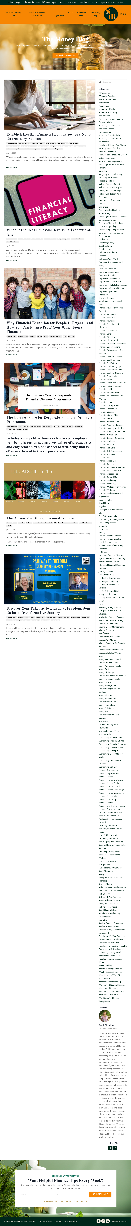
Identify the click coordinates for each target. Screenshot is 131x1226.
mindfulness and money (109, 637)
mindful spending (106, 630)
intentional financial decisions (112, 565)
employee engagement (35, 426)
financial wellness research (111, 493)
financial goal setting (108, 363)
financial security (106, 444)
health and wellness (108, 542)
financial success (106, 464)
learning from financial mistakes (109, 586)
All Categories (105, 93)
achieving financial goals (110, 125)
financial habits (49, 522)
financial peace (85, 617)
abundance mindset (107, 109)
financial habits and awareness (112, 383)
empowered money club (109, 278)
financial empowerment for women (111, 352)
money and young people (64, 239)
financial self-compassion (110, 451)
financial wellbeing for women (112, 487)
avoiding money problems (110, 148)
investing (46, 336)
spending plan (44, 149)
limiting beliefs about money (111, 598)
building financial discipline (37, 143)
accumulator (22, 522)
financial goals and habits (13, 146)
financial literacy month (37, 239)
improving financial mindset (111, 555)
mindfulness (104, 633)
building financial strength (110, 191)
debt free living (105, 246)
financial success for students (112, 467)
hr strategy (56, 426)
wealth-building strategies (56, 149)
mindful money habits (108, 624)
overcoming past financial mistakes (110, 762)
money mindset (78, 426)
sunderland (104, 933)
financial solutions (107, 454)
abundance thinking (108, 112)
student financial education (111, 923)
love (101, 604)
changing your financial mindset (112, 217)
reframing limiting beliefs (110, 851)
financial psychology (108, 435)
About (70, 13)
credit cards (104, 239)
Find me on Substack (45, 1221)
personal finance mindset (110, 796)
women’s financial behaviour (111, 991)
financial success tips (108, 474)
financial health (105, 389)
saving (64, 336)
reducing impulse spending (13, 149)
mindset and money (107, 640)
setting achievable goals (109, 900)
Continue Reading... (12, 167)
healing (102, 532)
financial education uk (24, 239)
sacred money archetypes (85, 522)
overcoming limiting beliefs (111, 751)
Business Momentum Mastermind (37, 14)
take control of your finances (112, 936)
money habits (105, 682)
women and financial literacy (112, 985)
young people (71, 336)
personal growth (11, 429)
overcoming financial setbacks (112, 744)
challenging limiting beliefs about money (110, 212)
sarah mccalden (106, 871)
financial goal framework (110, 360)
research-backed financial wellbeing (110, 856)
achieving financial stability (111, 135)
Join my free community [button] (65, 55)
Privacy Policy (58, 1221)
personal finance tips (67, 146)
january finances (106, 571)
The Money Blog (95, 14)
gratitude (103, 526)
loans (101, 601)
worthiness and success (109, 998)
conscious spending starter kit (112, 230)
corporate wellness (23, 426)
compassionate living (108, 220)
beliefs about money (107, 158)
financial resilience (107, 441)
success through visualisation (112, 930)
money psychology (107, 705)
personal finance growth (109, 786)
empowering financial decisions (112, 288)
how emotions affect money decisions (111, 547)
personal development (108, 770)
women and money (107, 988)
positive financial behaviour (110, 812)
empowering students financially (108, 293)
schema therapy (106, 884)
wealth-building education (110, 969)
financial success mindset (110, 471)
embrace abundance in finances (109, 254)
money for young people (55, 336)
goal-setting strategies (108, 523)
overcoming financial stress (111, 747)
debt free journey (40, 617)
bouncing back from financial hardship (111, 166)
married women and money (111, 620)
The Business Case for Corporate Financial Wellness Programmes (49, 420)
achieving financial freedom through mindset (111, 120)
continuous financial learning (111, 233)
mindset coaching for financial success (112, 645)
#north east (104, 103)
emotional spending (107, 269)
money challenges (107, 672)
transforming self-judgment (111, 949)
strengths (9, 525)
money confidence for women (112, 676)
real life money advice (109, 835)
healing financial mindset (110, 536)
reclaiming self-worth (108, 838)
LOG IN (123, 14)
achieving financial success (111, 138)
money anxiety (105, 669)
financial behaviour (107, 318)
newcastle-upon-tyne (109, 731)
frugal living (104, 503)
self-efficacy (104, 894)
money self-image (107, 708)
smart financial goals (108, 910)
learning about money (108, 581)
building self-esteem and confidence (110, 195)
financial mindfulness (108, 409)
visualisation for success (109, 956)
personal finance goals (109, 783)
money (101, 656)
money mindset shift (107, 698)
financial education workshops (112, 344)
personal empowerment (109, 773)
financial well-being (107, 480)
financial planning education (111, 425)
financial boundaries (63, 143)
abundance (32, 336)
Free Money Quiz (81, 14)
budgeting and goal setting (110, 174)
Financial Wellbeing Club (13, 14)
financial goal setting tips (110, 366)
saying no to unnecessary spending (30, 149)
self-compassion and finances (112, 887)
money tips (37, 620)
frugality (102, 506)
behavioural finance (107, 151)
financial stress (105, 458)
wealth (102, 962)
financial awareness (107, 314)
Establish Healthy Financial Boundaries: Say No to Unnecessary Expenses (48, 137)
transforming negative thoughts (113, 946)
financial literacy (75, 617)
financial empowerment (109, 347)
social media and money (77, 239)
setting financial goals (108, 904)
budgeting (39, 336)
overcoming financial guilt (110, 738)
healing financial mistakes (110, 539)
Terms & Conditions (70, 1221)
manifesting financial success (111, 617)
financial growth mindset (110, 376)
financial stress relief (108, 461)
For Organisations (59, 14)
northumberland (106, 734)
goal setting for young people (111, 519)
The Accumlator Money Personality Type (40, 518)
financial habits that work (110, 386)
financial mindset (106, 412)
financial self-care (107, 448)
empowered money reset (110, 282)
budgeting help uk (107, 181)
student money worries (12, 241)
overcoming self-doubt (109, 767)
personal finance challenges (111, 780)
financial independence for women (111, 397)
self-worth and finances (110, 897)
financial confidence (108, 331)
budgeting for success (24, 143)
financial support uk (108, 477)
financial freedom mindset (110, 357)
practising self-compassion (110, 819)
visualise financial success (110, 959)
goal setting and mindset (110, 516)
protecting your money (80, 146)
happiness (103, 529)
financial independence (63, 617)
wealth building (55, 620)
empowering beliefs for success (113, 285)
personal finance (45, 620)
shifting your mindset (108, 907)
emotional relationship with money (111, 264)
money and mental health (110, 659)
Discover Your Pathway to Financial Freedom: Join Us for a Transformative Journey (48, 611)
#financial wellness (12, 143)
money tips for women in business (110, 716)
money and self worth (109, 663)
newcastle (103, 728)
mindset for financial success (111, 650)
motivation (103, 721)
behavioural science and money (113, 155)
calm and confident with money (110, 202)
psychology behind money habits (110, 830)
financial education (38, 522)
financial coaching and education (109, 326)
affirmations (104, 142)
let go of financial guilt (109, 591)
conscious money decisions (111, 223)
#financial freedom (11, 336)
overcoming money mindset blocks (111, 755)
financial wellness (107, 490)
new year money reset (108, 724)
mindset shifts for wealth (110, 653)
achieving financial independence (107, 130)
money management (55, 146)
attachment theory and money (112, 145)
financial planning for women (112, 431)
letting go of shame (107, 594)
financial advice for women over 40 (111, 309)
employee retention (47, 426)
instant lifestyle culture (50, 239)
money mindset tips (107, 702)
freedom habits (105, 500)
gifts (55, 522)
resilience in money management (107, 863)
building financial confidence (111, 184)
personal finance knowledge (111, 790)
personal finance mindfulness (111, 793)
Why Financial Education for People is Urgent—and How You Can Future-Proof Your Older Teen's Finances (49, 327)
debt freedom (105, 249)
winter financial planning (110, 982)
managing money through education (110, 612)
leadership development (67, 426)
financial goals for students (111, 373)
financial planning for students (112, 428)
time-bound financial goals (111, 939)
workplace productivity (22, 429)
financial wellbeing (107, 484)
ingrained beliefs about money (112, 558)
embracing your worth (108, 259)
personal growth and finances (112, 806)
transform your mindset (109, 943)
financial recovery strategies (111, 438)
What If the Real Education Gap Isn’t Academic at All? (48, 233)
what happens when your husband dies (110, 977)
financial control (74, 143)
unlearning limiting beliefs (110, 952)
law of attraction (106, 575)
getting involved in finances (111, 510)
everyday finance (106, 298)
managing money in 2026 (110, 607)
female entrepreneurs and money (110, 303)
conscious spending (51, 143)
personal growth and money (111, 809)
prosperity (103, 822)
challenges (29, 522)
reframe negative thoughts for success (112, 846)
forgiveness (104, 497)
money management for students (109, 690)
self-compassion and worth (111, 891)
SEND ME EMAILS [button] (100, 1194)
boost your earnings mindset (111, 161)
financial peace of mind (27, 146)
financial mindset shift (108, 415)
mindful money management (42, 146)
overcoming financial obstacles (112, 741)
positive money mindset (109, 816)
